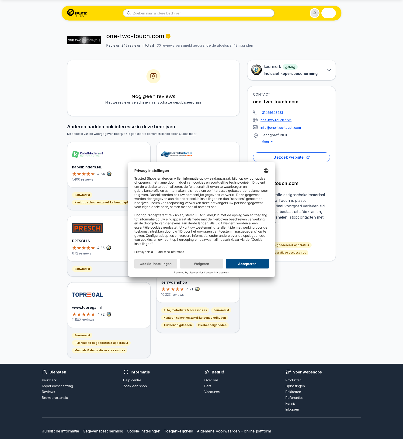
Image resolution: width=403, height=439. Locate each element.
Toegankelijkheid (178, 431)
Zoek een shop (135, 386)
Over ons (211, 380)
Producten (293, 380)
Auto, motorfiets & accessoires (185, 310)
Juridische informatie (60, 431)
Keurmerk (49, 380)
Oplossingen (295, 386)
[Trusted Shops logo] (77, 13)
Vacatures (212, 392)
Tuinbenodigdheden (177, 325)
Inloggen (292, 409)
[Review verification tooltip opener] (168, 36)
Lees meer (188, 134)
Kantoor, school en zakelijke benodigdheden (105, 202)
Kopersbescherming (57, 386)
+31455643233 (271, 113)
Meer (265, 141)
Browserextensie (55, 398)
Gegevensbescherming (103, 431)
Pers (207, 386)
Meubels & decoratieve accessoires (280, 252)
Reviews (48, 392)
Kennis (290, 403)
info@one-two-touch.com (281, 127)
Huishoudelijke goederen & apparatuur (282, 245)
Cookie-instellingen (143, 431)
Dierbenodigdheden (212, 325)
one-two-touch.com (276, 120)
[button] (315, 13)
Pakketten (293, 392)
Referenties (294, 398)
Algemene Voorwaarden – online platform (234, 431)
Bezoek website (289, 157)
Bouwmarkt (82, 195)
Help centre (132, 380)
